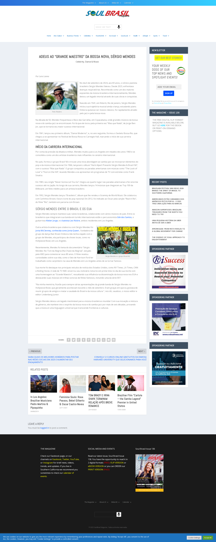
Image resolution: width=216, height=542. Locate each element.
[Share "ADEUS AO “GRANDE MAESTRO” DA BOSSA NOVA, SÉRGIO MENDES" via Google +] (78, 339)
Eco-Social (112, 36)
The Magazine (88, 3)
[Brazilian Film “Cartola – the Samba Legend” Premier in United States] (131, 383)
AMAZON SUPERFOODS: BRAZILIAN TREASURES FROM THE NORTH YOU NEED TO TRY (167, 211)
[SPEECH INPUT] (115, 27)
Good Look (124, 36)
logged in (44, 427)
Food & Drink (100, 36)
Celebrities (87, 36)
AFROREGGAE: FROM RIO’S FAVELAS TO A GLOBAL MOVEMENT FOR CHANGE (168, 230)
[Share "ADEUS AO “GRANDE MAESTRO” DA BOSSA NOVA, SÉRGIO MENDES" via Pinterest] (88, 339)
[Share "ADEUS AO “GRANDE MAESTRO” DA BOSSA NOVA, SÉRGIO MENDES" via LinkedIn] (93, 339)
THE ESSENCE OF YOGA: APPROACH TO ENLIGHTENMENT (168, 238)
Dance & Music (92, 61)
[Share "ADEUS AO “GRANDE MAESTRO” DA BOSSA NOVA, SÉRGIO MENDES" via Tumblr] (83, 339)
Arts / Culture (58, 36)
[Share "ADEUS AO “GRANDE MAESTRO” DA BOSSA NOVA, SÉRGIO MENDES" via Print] (113, 339)
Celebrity (80, 61)
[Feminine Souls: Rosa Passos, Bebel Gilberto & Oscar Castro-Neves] (73, 384)
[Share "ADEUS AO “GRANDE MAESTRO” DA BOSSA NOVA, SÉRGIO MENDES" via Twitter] (73, 339)
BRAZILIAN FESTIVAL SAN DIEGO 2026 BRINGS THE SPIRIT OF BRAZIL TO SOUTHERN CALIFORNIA (168, 190)
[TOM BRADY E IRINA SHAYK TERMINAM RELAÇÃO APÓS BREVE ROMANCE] (101, 383)
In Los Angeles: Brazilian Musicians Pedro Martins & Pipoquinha (41, 402)
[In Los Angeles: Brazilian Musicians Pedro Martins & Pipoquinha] (43, 384)
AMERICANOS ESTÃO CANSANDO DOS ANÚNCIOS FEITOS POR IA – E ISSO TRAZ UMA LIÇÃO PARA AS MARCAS (168, 201)
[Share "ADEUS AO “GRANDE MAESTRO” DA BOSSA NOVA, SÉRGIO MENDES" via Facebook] (68, 339)
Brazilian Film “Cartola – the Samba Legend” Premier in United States (130, 400)
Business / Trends (73, 36)
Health (135, 36)
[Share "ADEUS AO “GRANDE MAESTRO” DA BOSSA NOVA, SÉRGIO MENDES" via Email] (108, 339)
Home (49, 36)
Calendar (127, 3)
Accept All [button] (207, 538)
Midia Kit (115, 3)
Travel (165, 36)
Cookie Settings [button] (194, 538)
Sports (155, 36)
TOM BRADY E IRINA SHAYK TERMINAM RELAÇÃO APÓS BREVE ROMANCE (100, 400)
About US (103, 3)
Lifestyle (145, 36)
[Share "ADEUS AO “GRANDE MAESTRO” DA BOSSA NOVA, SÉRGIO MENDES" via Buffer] (98, 339)
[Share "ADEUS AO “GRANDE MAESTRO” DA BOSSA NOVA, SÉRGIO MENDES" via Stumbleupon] (103, 339)
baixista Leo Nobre (71, 220)
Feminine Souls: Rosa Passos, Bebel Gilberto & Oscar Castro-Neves (72, 400)
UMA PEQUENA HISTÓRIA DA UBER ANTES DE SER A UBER (166, 221)
